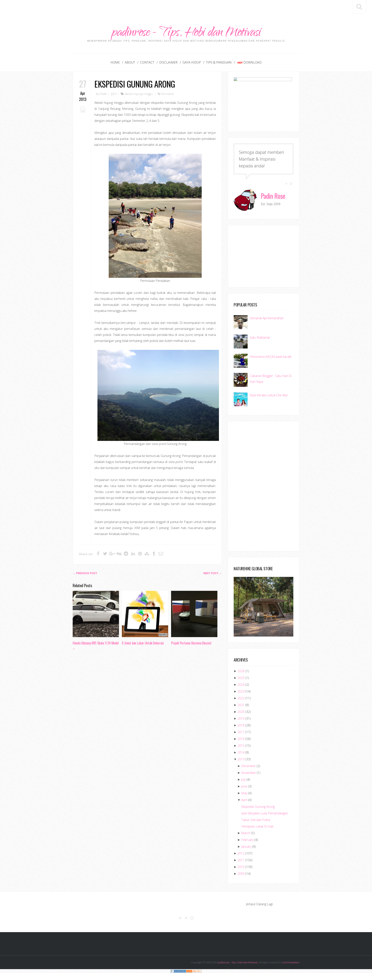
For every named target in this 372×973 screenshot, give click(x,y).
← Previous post (85, 573)
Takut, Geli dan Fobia (255, 820)
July (243, 779)
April (244, 800)
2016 (241, 739)
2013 (241, 759)
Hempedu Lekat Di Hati (257, 826)
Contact (147, 62)
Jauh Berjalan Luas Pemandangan (264, 813)
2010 (241, 867)
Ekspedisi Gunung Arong (134, 84)
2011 (241, 860)
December (248, 766)
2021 (241, 705)
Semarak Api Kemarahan (267, 318)
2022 (241, 698)
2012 (241, 853)
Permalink (167, 94)
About (130, 62)
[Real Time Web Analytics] (194, 971)
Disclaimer (168, 62)
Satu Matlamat (260, 337)
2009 (241, 873)
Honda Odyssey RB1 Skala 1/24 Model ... (96, 645)
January (246, 846)
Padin (103, 94)
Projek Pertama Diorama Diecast (191, 642)
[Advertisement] (186, 8)
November (248, 773)
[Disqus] (147, 712)
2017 (241, 732)
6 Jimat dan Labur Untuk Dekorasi (143, 642)
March (245, 833)
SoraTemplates (290, 962)
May (244, 793)
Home (115, 62)
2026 (241, 671)
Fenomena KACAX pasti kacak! (270, 356)
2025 (241, 678)
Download (252, 62)
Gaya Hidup (192, 62)
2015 (241, 745)
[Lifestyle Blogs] (178, 971)
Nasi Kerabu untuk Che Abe (269, 395)
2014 (241, 752)
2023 (241, 691)
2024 (241, 684)
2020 (241, 712)
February (247, 840)
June (244, 786)
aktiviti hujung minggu (138, 94)
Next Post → (212, 573)
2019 (241, 718)
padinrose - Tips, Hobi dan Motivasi (186, 33)
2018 (241, 725)
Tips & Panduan (219, 62)
